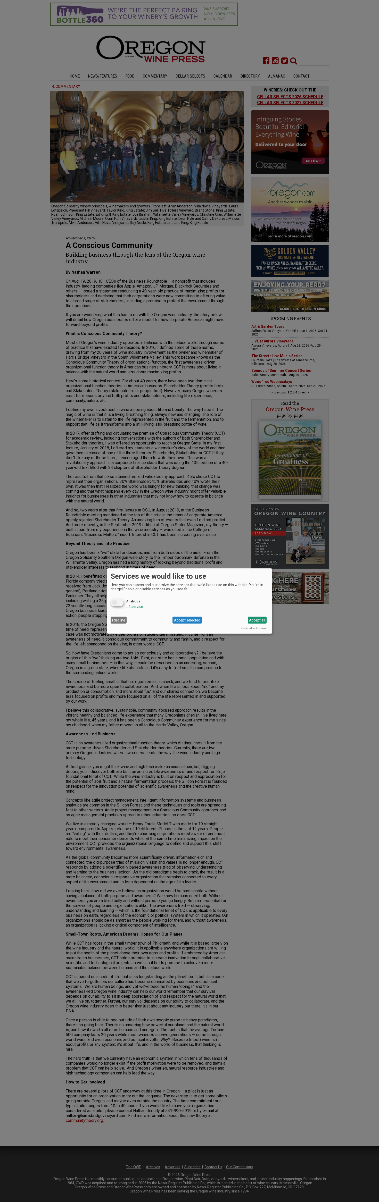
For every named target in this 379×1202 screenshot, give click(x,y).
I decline (118, 620)
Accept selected (187, 620)
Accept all (257, 620)
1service (134, 606)
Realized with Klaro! (253, 628)
